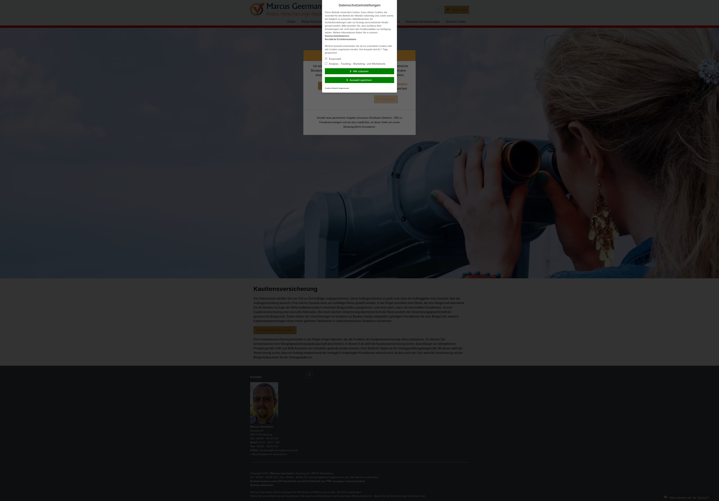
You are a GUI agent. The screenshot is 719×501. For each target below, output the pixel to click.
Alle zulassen (360, 71)
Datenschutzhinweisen (337, 36)
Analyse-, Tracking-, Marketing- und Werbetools (356, 63)
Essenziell (334, 58)
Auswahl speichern (361, 80)
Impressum (344, 88)
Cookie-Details (331, 88)
